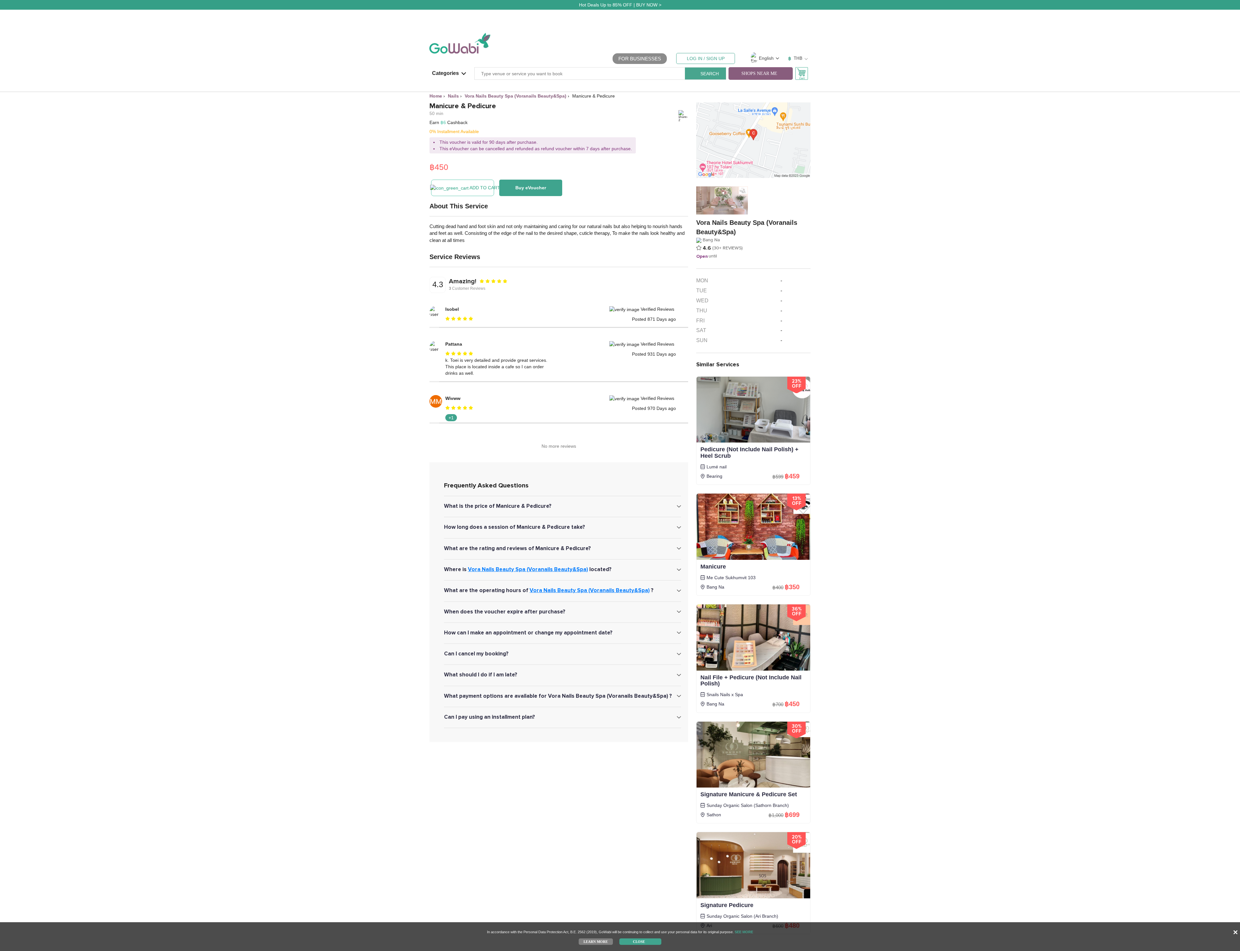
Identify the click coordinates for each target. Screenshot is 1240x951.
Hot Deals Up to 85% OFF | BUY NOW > (620, 4)
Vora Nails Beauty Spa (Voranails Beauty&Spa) (528, 569)
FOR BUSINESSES (639, 58)
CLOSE (639, 941)
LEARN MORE (596, 941)
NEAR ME (759, 73)
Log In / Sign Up (706, 58)
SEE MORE (744, 932)
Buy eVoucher (530, 187)
